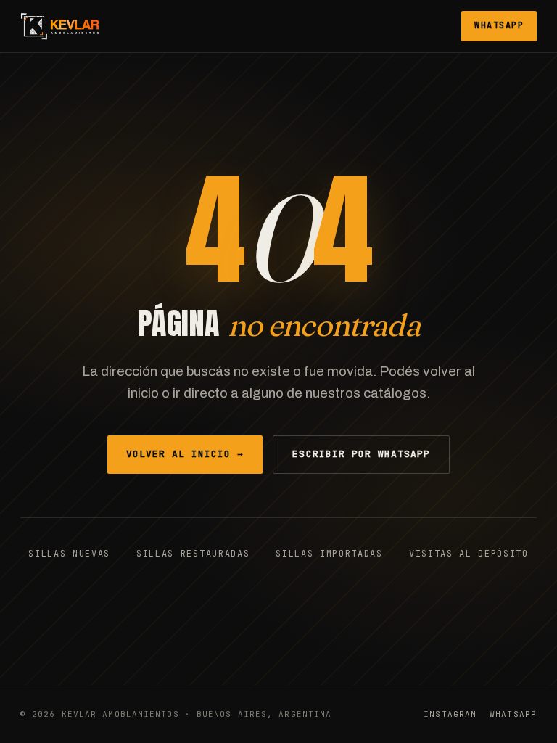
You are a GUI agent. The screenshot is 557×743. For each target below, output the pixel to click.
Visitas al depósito (469, 553)
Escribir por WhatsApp (361, 454)
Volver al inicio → (185, 454)
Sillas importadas (329, 553)
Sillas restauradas (192, 553)
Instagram (450, 714)
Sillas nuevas (69, 553)
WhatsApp (499, 25)
